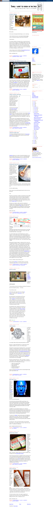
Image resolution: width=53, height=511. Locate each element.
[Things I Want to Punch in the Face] (35, 53)
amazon (12, 108)
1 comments (25, 55)
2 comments (25, 89)
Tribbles (16, 415)
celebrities (14, 56)
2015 (34, 103)
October (35, 109)
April (35, 134)
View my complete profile (36, 157)
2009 (34, 143)
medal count (27, 355)
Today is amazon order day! (15, 94)
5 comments (25, 264)
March (35, 136)
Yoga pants (34, 95)
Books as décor (12, 269)
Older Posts (29, 504)
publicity (13, 159)
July (35, 130)
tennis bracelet (17, 369)
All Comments (35, 87)
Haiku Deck (11, 155)
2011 (34, 140)
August (35, 112)
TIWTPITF (15, 261)
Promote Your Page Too (35, 54)
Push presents (12, 326)
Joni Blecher (15, 82)
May (35, 133)
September (36, 111)
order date (15, 108)
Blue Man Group (12, 379)
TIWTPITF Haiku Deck (14, 132)
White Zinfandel (12, 468)
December (35, 107)
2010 (34, 141)
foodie (20, 205)
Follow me (38, 80)
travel (21, 56)
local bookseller (27, 122)
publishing (18, 159)
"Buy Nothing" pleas (35, 96)
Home (20, 504)
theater (15, 428)
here (19, 458)
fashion (18, 56)
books (13, 464)
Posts (34, 85)
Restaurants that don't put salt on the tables (18, 164)
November (35, 108)
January (35, 138)
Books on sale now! (35, 97)
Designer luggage (13, 14)
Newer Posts (11, 504)
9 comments (25, 374)
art (12, 428)
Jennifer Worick (16, 55)
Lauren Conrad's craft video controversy (29, 277)
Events (33, 59)
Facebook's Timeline (13, 217)
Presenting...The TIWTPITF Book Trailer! (17, 61)
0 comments (25, 127)
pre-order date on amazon (19, 453)
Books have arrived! (13, 432)
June (35, 132)
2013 (34, 104)
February (35, 137)
